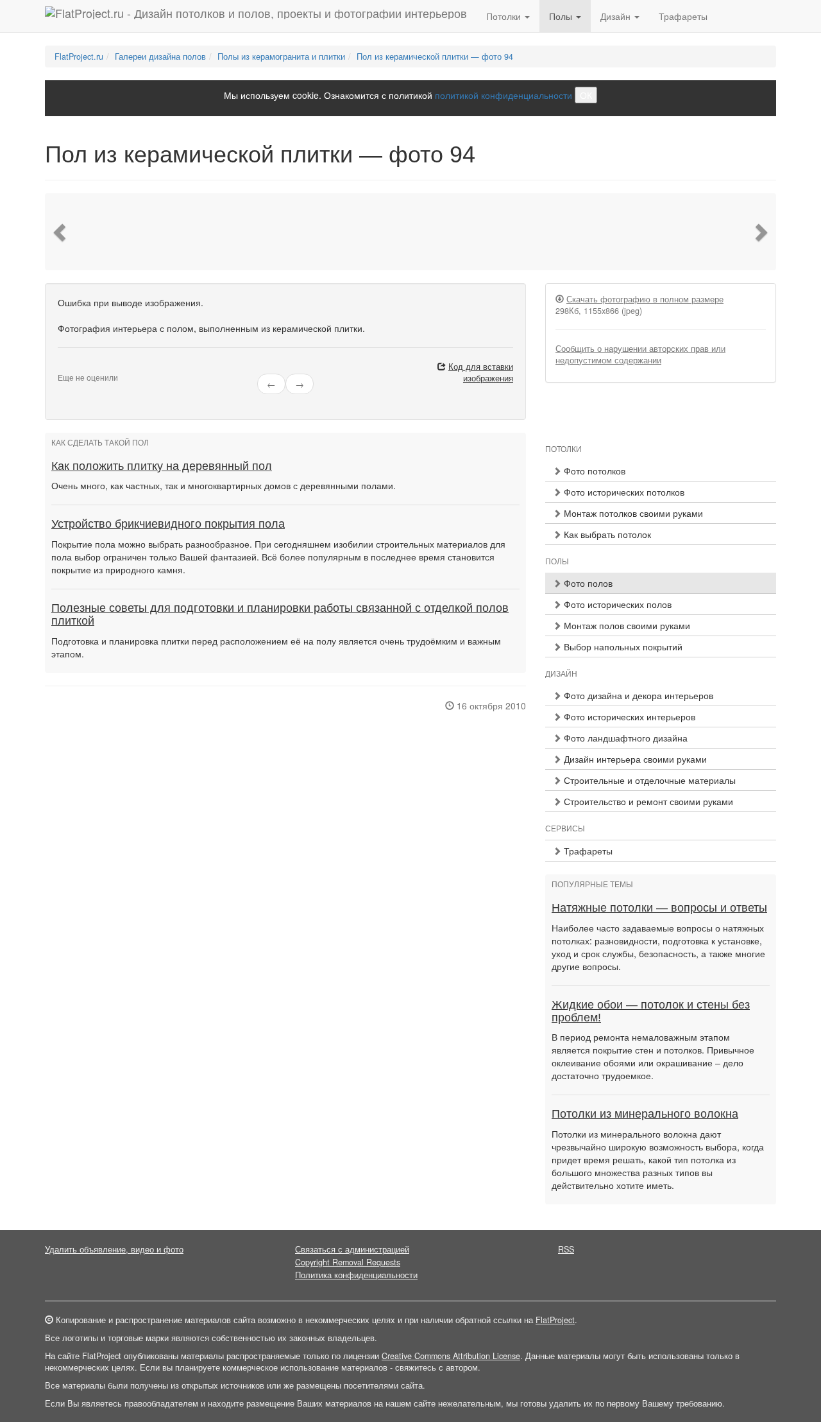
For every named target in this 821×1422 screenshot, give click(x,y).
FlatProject (555, 1320)
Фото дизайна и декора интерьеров (637, 695)
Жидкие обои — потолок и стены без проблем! (651, 1011)
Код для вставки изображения (480, 372)
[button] (61, 232)
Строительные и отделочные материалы (648, 780)
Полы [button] (562, 16)
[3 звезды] (77, 367)
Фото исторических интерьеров (628, 716)
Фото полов (587, 583)
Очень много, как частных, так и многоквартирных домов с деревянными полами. (223, 485)
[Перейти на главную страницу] (256, 16)
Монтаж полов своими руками (625, 625)
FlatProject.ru (79, 56)
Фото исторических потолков (622, 491)
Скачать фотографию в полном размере (645, 299)
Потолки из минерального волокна (645, 1113)
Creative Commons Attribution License (451, 1356)
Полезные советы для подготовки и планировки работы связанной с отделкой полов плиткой (280, 614)
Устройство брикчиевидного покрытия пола (168, 523)
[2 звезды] (69, 367)
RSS (566, 1249)
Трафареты (683, 16)
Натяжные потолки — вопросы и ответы (659, 907)
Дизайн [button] (616, 16)
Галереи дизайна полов (160, 56)
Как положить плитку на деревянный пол (161, 466)
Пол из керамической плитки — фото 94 (435, 56)
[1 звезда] (61, 367)
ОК (586, 95)
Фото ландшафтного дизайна (624, 737)
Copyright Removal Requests (347, 1262)
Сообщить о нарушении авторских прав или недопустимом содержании (640, 354)
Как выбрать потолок (606, 534)
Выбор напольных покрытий (621, 646)
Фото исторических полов (616, 604)
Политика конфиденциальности (356, 1275)
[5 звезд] (92, 367)
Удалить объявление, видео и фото (114, 1249)
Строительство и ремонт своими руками (647, 801)
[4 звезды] (85, 367)
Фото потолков (593, 470)
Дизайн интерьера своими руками (634, 758)
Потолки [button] (504, 16)
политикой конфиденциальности (503, 95)
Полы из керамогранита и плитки (281, 56)
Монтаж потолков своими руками (632, 513)
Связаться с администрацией (352, 1249)
